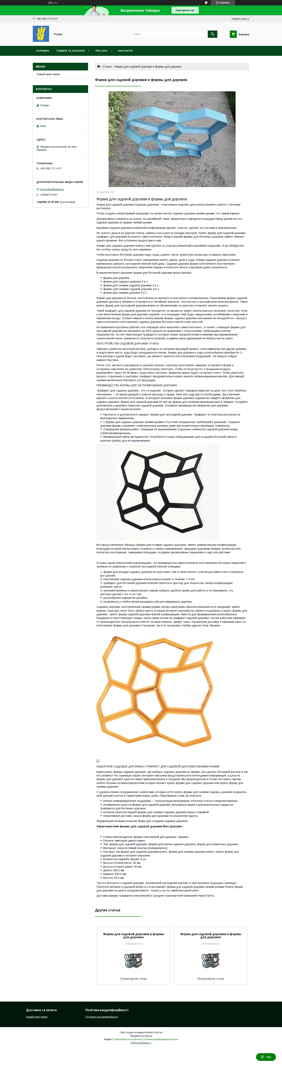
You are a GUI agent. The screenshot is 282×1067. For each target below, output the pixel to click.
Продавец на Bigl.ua (141, 1036)
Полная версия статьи (133, 978)
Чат (268, 1057)
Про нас (101, 50)
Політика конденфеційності (101, 1016)
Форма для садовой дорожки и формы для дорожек (133, 935)
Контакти (125, 50)
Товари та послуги (70, 50)
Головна (42, 50)
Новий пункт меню (37, 1016)
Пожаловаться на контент (128, 1039)
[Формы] (41, 40)
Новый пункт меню (48, 74)
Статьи (107, 66)
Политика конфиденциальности (160, 1039)
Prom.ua (157, 1032)
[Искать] (212, 34)
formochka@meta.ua (52, 189)
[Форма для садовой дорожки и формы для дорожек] (172, 139)
